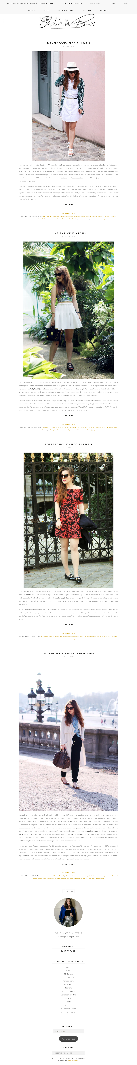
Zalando (68, 998)
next (72, 891)
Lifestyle (86, 10)
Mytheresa (68, 974)
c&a (66, 876)
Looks (112, 3)
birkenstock (69, 216)
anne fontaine (47, 216)
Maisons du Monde (68, 1009)
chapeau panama (92, 216)
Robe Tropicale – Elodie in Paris (68, 444)
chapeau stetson (104, 216)
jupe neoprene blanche (82, 427)
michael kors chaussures (46, 878)
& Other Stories (68, 991)
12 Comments (68, 213)
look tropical (52, 430)
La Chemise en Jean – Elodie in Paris (68, 653)
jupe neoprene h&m (98, 427)
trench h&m (100, 878)
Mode (127, 3)
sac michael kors (83, 219)
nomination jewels (76, 878)
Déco (47, 10)
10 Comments (68, 424)
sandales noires (79, 430)
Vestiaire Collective (68, 995)
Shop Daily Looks (73, 3)
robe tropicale (105, 636)
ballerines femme (47, 876)
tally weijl (89, 430)
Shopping (95, 3)
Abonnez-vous (68, 1039)
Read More (68, 204)
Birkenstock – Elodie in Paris (68, 43)
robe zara (114, 636)
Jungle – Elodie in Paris (68, 233)
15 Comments (68, 873)
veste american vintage (98, 219)
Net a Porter (68, 984)
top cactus (96, 430)
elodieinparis (45, 219)
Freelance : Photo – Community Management (31, 3)
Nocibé (68, 1002)
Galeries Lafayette (68, 1012)
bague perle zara (58, 216)
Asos (68, 967)
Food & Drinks (65, 10)
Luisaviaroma (68, 977)
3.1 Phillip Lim (46, 427)
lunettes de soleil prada (59, 219)
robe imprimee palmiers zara (89, 636)
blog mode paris (79, 216)
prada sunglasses (89, 878)
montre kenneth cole (62, 878)
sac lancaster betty (68, 639)
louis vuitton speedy (98, 876)
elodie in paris (69, 427)
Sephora (68, 988)
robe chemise (72, 219)
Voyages (104, 10)
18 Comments (68, 633)
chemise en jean (74, 876)
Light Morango (73, 1060)
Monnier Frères (68, 981)
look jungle (109, 427)
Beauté (32, 10)
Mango (68, 970)
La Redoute (68, 1005)
